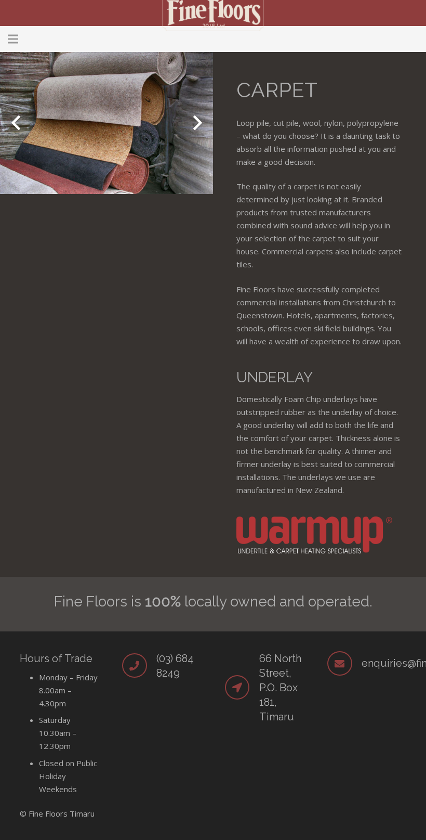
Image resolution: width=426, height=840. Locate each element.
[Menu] (13, 39)
